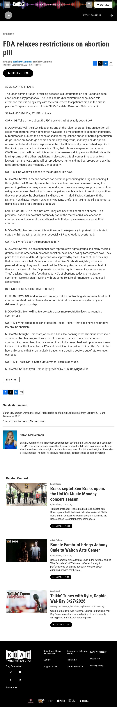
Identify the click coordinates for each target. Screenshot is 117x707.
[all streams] (112, 15)
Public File (95, 659)
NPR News (8, 33)
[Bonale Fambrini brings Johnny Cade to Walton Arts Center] (26, 550)
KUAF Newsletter (98, 652)
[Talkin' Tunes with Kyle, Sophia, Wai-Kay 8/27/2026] (26, 601)
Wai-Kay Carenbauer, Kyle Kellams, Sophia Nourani (71, 606)
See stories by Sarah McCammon (24, 421)
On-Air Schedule (75, 667)
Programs (72, 660)
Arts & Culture (56, 540)
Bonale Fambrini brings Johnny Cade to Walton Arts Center (78, 547)
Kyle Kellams (55, 504)
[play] (8, 15)
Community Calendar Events (77, 652)
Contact (47, 660)
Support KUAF (50, 667)
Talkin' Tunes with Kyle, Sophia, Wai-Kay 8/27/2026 (79, 598)
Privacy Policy (96, 665)
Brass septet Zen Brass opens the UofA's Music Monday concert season (77, 494)
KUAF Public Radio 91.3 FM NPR (52, 652)
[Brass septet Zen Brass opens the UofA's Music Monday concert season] (26, 494)
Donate (104, 4)
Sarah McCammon (22, 61)
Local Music (55, 484)
